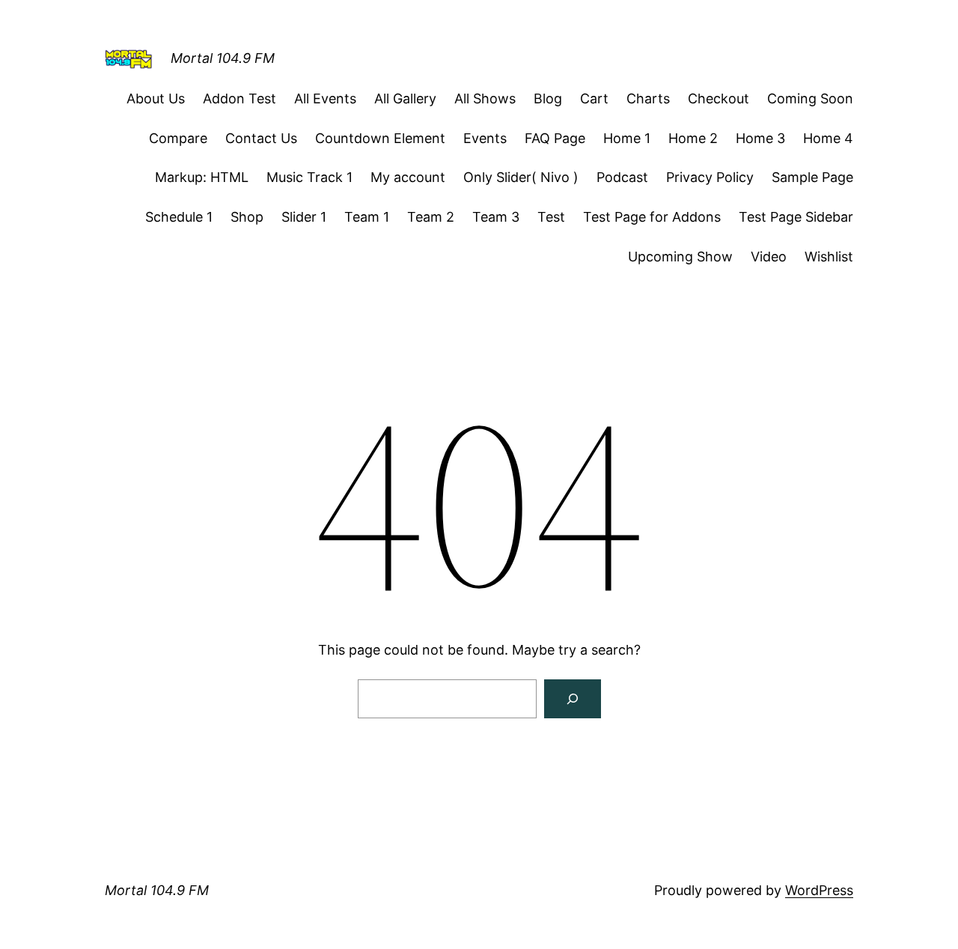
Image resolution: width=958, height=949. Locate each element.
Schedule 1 (179, 217)
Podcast (622, 177)
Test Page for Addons (652, 217)
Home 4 (828, 138)
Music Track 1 (309, 177)
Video (769, 256)
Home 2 (693, 138)
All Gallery (405, 98)
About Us (155, 98)
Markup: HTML (201, 177)
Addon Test (239, 98)
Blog (548, 98)
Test (551, 217)
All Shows (485, 98)
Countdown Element (380, 138)
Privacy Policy (710, 177)
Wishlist (829, 256)
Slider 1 (303, 217)
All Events (325, 98)
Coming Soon (810, 98)
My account (407, 177)
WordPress (819, 890)
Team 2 (430, 217)
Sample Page (812, 177)
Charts (648, 98)
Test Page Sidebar (796, 217)
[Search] (572, 698)
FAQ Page (555, 138)
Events (485, 138)
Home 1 (626, 138)
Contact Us (261, 138)
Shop (247, 217)
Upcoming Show (680, 256)
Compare (178, 138)
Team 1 (366, 217)
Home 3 (760, 138)
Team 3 (495, 217)
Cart (594, 98)
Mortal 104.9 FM (223, 58)
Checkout (718, 98)
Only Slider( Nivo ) (521, 177)
